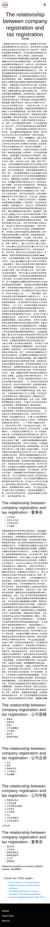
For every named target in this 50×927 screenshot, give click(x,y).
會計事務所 (16, 869)
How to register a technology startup (23, 882)
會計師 (44, 141)
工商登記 (12, 214)
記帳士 (28, 557)
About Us (6, 921)
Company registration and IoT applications (26, 897)
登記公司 (41, 487)
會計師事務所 (7, 399)
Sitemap (5, 911)
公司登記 (20, 376)
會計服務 (20, 261)
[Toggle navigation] (44, 4)
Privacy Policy (8, 916)
